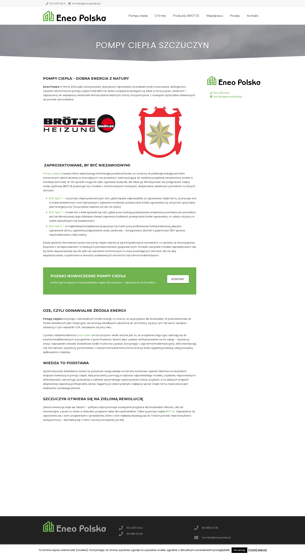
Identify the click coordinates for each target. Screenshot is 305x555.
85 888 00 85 (135, 534)
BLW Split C (56, 198)
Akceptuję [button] (239, 550)
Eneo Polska (84, 335)
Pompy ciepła (51, 173)
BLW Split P (55, 212)
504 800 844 (57, 3)
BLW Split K (55, 226)
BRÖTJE (170, 411)
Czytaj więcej (257, 550)
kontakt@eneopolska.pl (86, 3)
